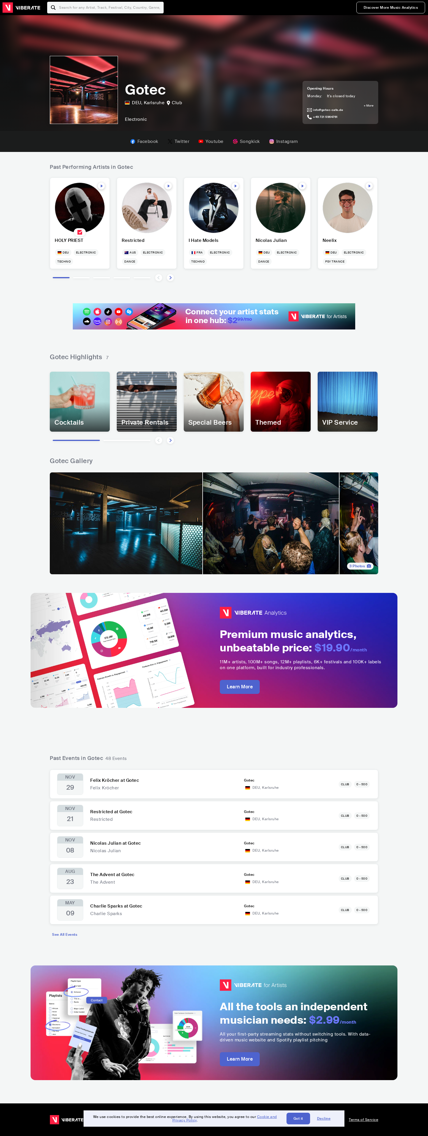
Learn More (240, 687)
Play (101, 185)
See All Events (64, 934)
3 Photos (357, 566)
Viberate (21, 7)
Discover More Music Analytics (391, 7)
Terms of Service (363, 1119)
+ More (369, 105)
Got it (298, 1118)
